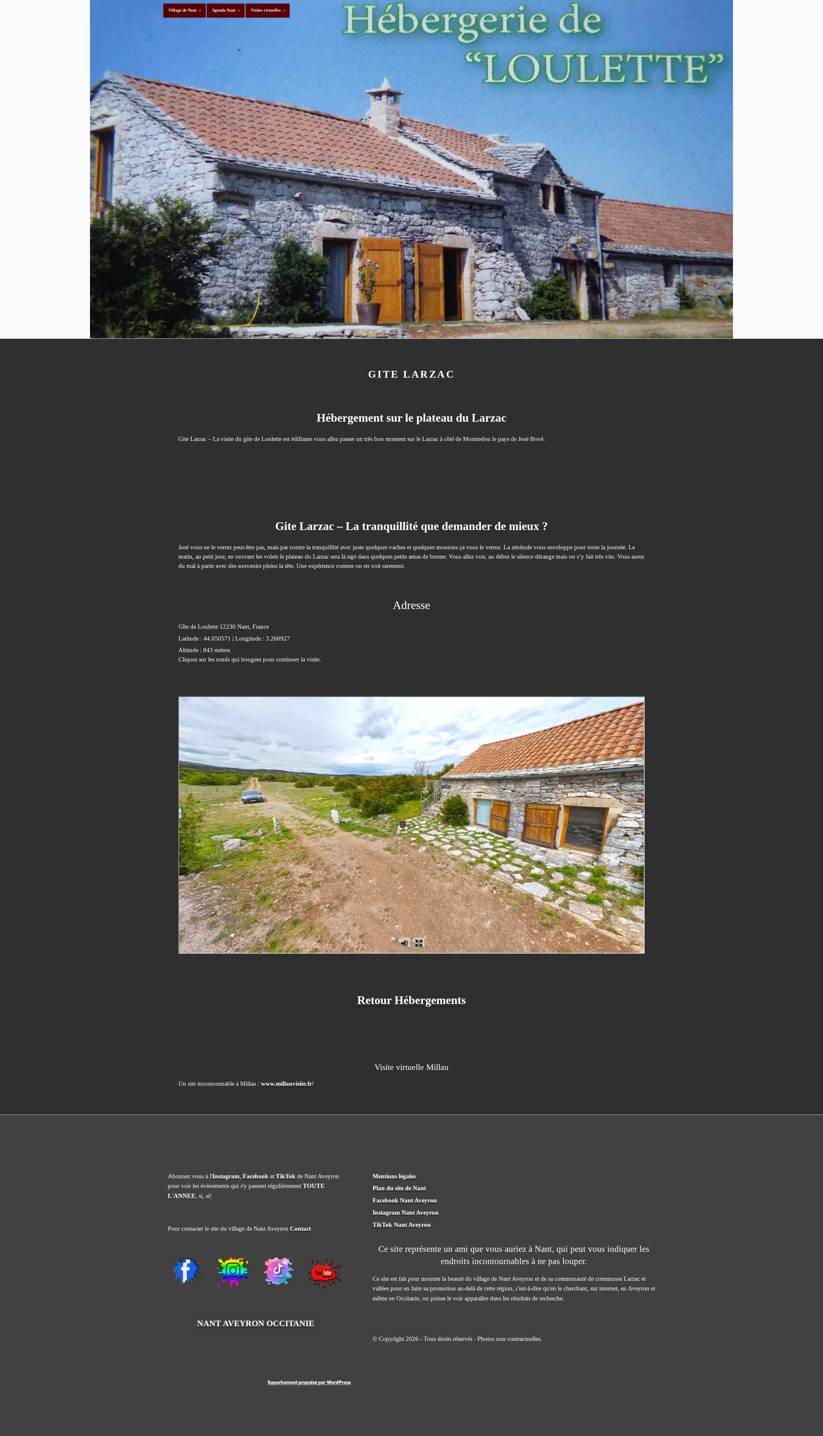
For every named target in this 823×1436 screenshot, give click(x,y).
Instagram (226, 1176)
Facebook (255, 1176)
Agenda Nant (223, 10)
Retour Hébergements (411, 1000)
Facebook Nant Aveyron (405, 1200)
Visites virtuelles (266, 10)
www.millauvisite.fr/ (287, 1083)
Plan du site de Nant (399, 1188)
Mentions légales (394, 1176)
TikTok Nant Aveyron (402, 1224)
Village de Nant (182, 10)
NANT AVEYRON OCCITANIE (255, 1323)
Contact (300, 1228)
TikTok (285, 1176)
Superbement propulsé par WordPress (309, 1382)
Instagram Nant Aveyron (406, 1212)
